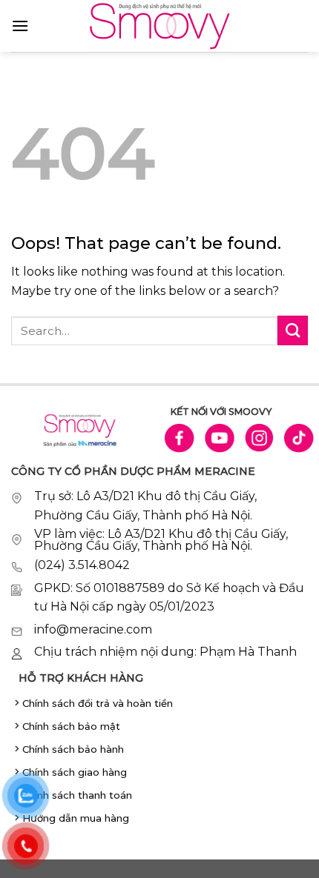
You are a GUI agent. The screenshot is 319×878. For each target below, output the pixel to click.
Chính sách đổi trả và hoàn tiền (97, 703)
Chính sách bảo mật (71, 726)
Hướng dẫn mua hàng (75, 818)
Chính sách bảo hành (73, 749)
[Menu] (20, 25)
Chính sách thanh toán (77, 795)
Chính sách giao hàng (74, 772)
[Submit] (292, 330)
